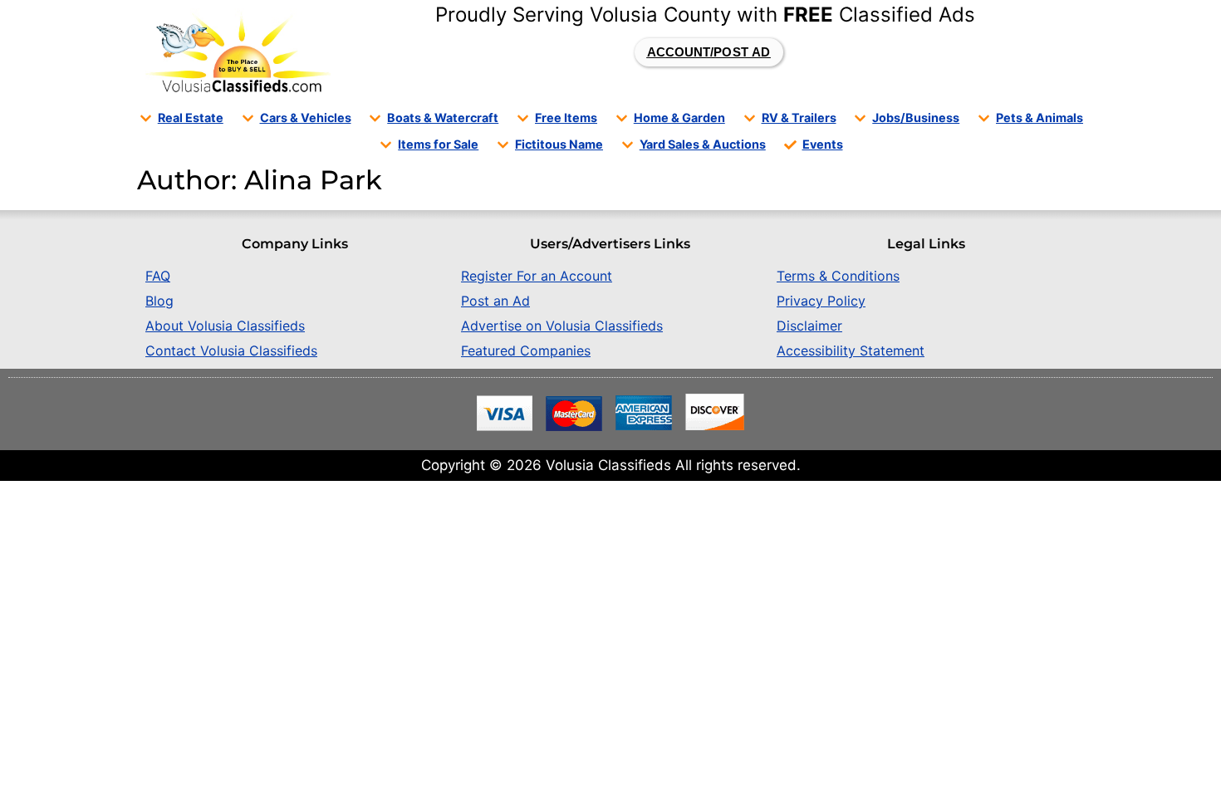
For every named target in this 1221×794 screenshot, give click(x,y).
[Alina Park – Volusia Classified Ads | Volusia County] (238, 52)
